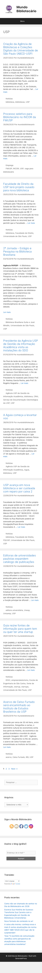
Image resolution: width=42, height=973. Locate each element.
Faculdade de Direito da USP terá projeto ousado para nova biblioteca (18, 187)
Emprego (9, 165)
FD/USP (6, 540)
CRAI (36, 396)
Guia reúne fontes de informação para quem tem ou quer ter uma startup (20, 629)
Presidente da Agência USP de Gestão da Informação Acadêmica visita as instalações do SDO (20, 345)
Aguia (26, 470)
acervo (9, 757)
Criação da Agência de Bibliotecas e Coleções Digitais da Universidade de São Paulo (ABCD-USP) (20, 48)
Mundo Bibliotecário (26, 9)
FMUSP (9, 168)
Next (14, 769)
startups (25, 687)
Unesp (27, 610)
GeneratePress (21, 958)
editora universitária (14, 610)
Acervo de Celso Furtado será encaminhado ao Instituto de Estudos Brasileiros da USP (19, 706)
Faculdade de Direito (24, 233)
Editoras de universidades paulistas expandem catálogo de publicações (19, 559)
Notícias (9, 99)
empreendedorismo (19, 680)
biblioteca (10, 102)
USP (28, 102)
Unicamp (7, 613)
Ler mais (31, 223)
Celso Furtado (19, 757)
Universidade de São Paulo (15, 236)
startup (17, 687)
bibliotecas (20, 102)
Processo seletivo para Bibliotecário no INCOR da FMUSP (19, 117)
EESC (8, 680)
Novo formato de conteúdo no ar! (18, 921)
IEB (27, 757)
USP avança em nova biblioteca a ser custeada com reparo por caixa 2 (19, 488)
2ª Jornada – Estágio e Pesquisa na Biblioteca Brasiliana (17, 251)
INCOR (16, 168)
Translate (17, 883)
